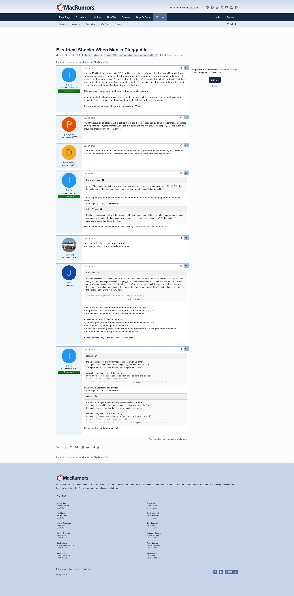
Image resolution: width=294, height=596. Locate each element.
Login (215, 86)
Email (59, 508)
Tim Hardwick (152, 523)
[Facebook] (212, 7)
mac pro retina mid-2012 (146, 55)
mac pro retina (126, 55)
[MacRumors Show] (207, 7)
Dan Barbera (62, 543)
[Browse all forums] (228, 24)
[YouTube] (226, 7)
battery (88, 55)
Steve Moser (61, 553)
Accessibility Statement (80, 569)
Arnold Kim (61, 503)
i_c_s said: (91, 273)
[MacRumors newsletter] (236, 7)
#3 (186, 145)
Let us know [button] (192, 7)
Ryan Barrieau (152, 543)
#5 (186, 238)
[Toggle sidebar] (236, 24)
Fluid (58, 575)
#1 (186, 68)
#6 (186, 266)
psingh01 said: (92, 209)
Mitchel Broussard (64, 523)
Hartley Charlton (63, 533)
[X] (222, 7)
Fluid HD (64, 575)
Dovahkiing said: (93, 180)
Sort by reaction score (172, 55)
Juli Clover (61, 513)
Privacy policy (62, 569)
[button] (80, 17)
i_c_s (61, 55)
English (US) (231, 572)
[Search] (232, 24)
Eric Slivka (151, 503)
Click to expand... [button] (135, 299)
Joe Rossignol (153, 513)
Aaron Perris (152, 553)
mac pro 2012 (111, 55)
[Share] (181, 68)
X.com (64, 508)
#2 (186, 117)
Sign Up (215, 80)
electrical (98, 55)
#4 (186, 173)
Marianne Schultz (154, 533)
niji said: (90, 356)
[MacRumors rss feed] (231, 7)
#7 (186, 349)
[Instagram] (217, 7)
